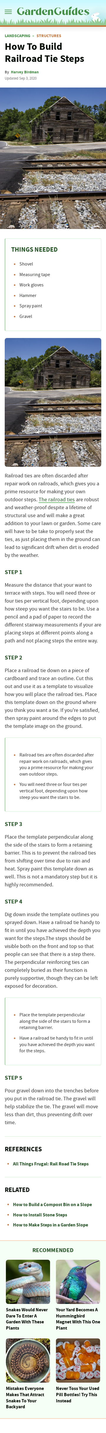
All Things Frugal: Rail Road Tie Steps (51, 1164)
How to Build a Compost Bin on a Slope (52, 1205)
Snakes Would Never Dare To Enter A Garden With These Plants (27, 1319)
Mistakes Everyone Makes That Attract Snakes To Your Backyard (25, 1398)
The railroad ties (57, 500)
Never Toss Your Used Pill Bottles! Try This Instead (77, 1395)
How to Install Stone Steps (40, 1215)
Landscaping (17, 36)
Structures (49, 36)
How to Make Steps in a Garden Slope (50, 1225)
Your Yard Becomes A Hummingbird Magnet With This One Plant (78, 1319)
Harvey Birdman (25, 72)
